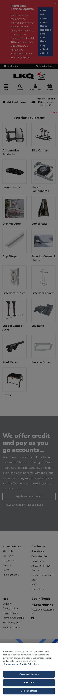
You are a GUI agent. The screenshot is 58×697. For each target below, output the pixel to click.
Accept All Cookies (29, 674)
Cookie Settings (29, 690)
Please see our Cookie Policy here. (21, 664)
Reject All (29, 682)
